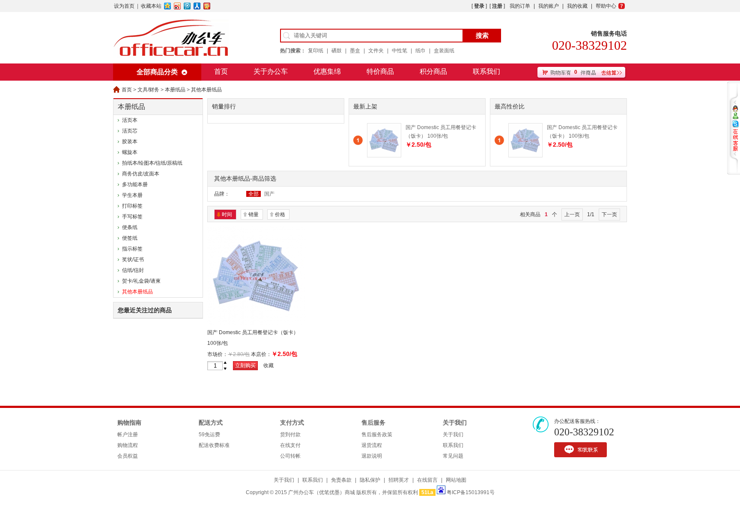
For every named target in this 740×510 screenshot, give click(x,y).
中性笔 (399, 51)
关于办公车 (271, 71)
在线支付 (290, 445)
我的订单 (520, 6)
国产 (269, 194)
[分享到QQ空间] (167, 6)
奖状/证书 (133, 260)
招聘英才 (398, 480)
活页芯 (129, 131)
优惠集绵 (327, 71)
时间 (227, 214)
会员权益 (127, 456)
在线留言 (427, 480)
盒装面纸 (444, 51)
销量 (253, 214)
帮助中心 (606, 6)
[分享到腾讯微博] (187, 6)
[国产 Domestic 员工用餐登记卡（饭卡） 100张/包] (384, 156)
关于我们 (455, 422)
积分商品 (433, 71)
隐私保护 (370, 480)
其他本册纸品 (206, 90)
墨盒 (355, 51)
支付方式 (292, 422)
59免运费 (209, 435)
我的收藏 (577, 6)
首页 (221, 71)
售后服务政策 (376, 435)
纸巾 (420, 51)
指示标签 (132, 249)
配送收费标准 (214, 445)
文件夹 (376, 51)
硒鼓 (336, 51)
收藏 (268, 365)
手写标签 (132, 217)
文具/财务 (148, 90)
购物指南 (129, 422)
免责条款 (341, 480)
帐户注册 (127, 435)
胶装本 (129, 142)
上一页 (572, 214)
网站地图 (456, 480)
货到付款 (290, 435)
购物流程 (127, 445)
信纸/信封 (133, 270)
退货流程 (371, 445)
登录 (479, 6)
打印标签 (132, 206)
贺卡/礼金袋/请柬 (141, 281)
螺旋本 (129, 152)
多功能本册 (135, 184)
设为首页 (124, 6)
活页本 (129, 120)
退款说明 (371, 456)
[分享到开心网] (207, 6)
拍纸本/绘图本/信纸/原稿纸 (152, 163)
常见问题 (453, 456)
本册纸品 (175, 90)
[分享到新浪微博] (177, 6)
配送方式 (211, 422)
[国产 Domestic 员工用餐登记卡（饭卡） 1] (256, 323)
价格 (280, 214)
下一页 (609, 214)
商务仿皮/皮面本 (140, 174)
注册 (497, 6)
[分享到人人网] (197, 6)
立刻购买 (245, 365)
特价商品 (380, 71)
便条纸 (129, 227)
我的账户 (548, 6)
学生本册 (132, 195)
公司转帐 (290, 456)
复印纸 (315, 51)
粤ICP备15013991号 (471, 492)
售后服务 (373, 422)
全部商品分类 (157, 71)
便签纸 (129, 238)
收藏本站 (151, 6)
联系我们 (486, 71)
